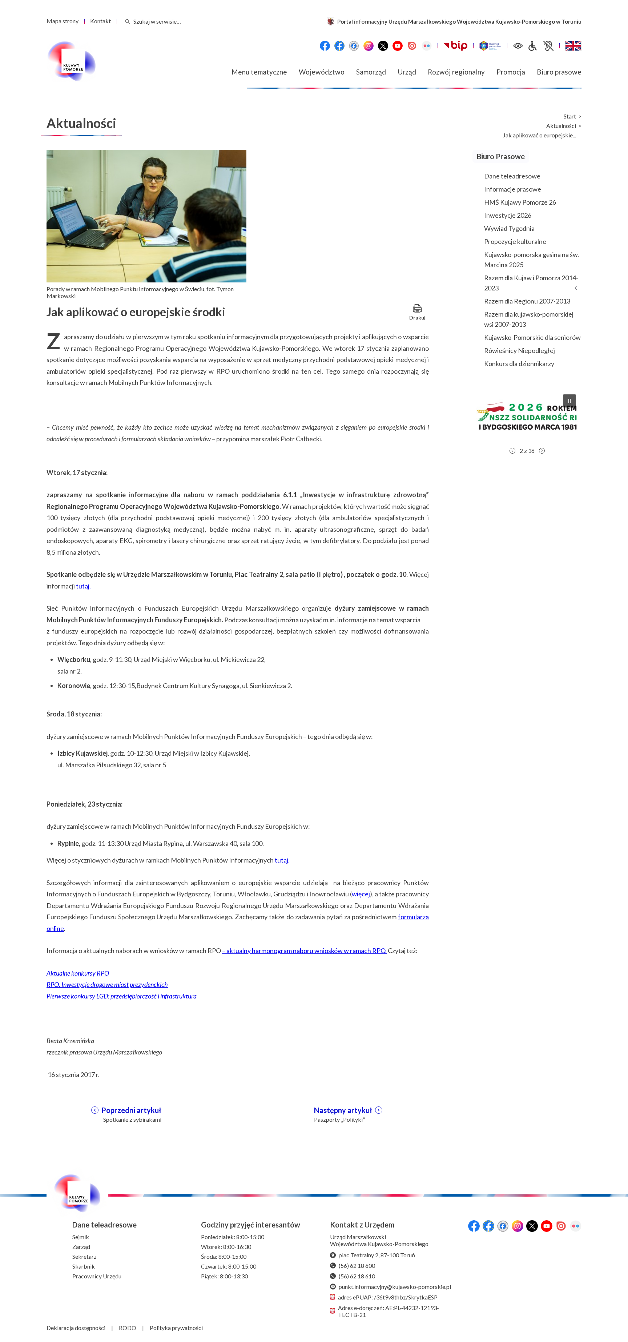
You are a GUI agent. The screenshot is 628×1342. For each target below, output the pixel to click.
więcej (361, 894)
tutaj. (83, 586)
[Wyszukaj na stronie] (127, 21)
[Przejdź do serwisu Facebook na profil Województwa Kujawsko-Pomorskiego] (325, 46)
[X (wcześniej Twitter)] (383, 46)
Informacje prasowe (512, 189)
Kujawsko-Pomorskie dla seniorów (532, 337)
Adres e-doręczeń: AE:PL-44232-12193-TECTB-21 (388, 1311)
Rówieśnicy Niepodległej (519, 350)
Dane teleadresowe (512, 176)
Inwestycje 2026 (507, 215)
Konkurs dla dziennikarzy (519, 363)
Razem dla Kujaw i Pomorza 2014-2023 (531, 283)
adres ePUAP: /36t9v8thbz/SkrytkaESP (388, 1297)
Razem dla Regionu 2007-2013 (527, 301)
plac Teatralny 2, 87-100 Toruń (377, 1254)
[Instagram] (368, 46)
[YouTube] (397, 46)
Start (570, 116)
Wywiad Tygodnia (509, 228)
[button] (526, 416)
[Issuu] (412, 46)
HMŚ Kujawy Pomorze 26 (520, 202)
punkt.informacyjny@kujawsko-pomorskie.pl (395, 1286)
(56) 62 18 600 (357, 1265)
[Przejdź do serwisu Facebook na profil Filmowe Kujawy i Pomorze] (354, 46)
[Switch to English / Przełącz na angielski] (573, 46)
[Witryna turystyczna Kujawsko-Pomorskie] (490, 46)
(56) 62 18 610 (357, 1276)
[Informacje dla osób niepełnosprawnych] (540, 46)
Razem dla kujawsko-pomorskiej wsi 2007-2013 (528, 319)
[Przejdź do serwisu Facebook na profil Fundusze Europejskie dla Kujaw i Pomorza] (339, 46)
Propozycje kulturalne (515, 241)
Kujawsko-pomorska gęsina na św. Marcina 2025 (531, 259)
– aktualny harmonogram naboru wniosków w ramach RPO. (304, 951)
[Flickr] (427, 46)
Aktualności (561, 126)
